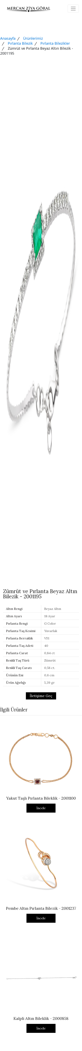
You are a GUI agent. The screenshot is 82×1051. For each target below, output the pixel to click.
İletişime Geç (41, 695)
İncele (41, 808)
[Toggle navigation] (73, 9)
